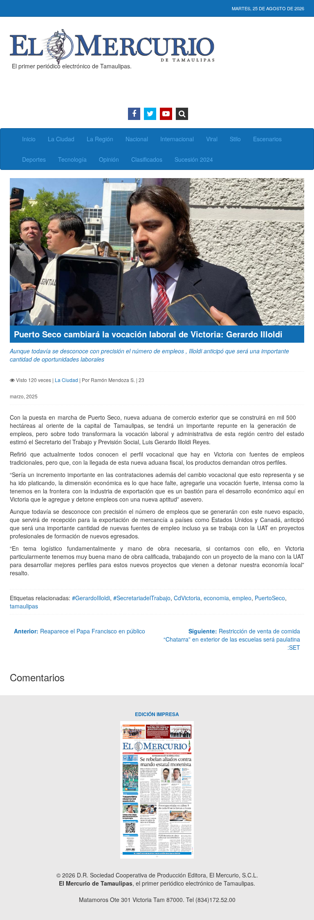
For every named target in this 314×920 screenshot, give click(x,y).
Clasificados (146, 159)
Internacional (177, 139)
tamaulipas (24, 606)
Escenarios (267, 139)
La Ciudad (61, 139)
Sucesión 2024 (194, 159)
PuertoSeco (270, 598)
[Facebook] (134, 114)
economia (216, 598)
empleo (241, 598)
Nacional (137, 139)
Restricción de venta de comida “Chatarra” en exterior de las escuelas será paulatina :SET (232, 639)
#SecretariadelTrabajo (141, 598)
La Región (100, 139)
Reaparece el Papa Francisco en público (79, 631)
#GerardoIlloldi (91, 598)
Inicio (29, 139)
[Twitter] (150, 114)
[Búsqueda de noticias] (182, 114)
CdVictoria (187, 598)
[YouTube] (166, 114)
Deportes (34, 159)
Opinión (109, 159)
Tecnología (72, 159)
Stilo (235, 139)
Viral (212, 139)
